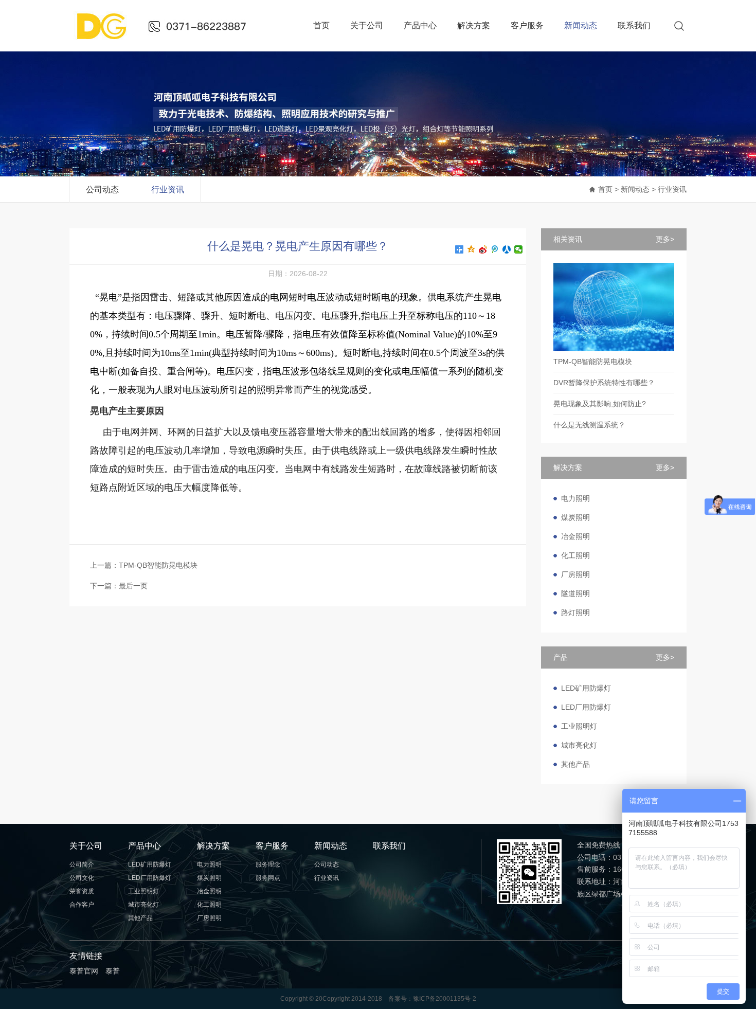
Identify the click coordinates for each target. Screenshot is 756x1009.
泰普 (112, 971)
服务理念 (268, 864)
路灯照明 (575, 612)
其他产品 (575, 764)
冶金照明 (575, 536)
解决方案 (473, 25)
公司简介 (81, 864)
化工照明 (575, 555)
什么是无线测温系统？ (589, 425)
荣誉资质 (81, 891)
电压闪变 (293, 316)
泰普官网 (83, 971)
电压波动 (325, 297)
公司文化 (81, 877)
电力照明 (575, 498)
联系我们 (634, 25)
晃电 (108, 297)
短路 (186, 297)
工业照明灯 (579, 726)
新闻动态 (580, 25)
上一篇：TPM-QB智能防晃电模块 (143, 565)
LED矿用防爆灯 (586, 688)
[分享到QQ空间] (471, 249)
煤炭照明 (575, 517)
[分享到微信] (518, 249)
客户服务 (527, 25)
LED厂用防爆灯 (586, 707)
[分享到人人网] (506, 249)
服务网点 (268, 877)
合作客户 (81, 904)
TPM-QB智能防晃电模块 (592, 361)
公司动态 (102, 189)
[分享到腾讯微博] (495, 249)
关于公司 (366, 25)
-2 (473, 998)
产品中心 (420, 25)
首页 (321, 25)
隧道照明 (575, 593)
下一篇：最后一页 (119, 586)
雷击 (159, 297)
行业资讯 (167, 189)
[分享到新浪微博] (483, 249)
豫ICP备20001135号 (442, 998)
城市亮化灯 (579, 745)
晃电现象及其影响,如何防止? (599, 404)
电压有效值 (325, 334)
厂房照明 (575, 574)
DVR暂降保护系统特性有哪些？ (604, 383)
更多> (665, 239)
